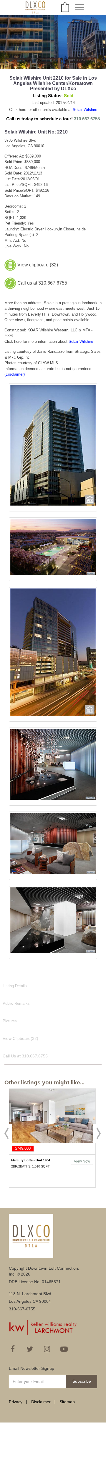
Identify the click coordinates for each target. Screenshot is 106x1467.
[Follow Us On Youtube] (64, 1349)
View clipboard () (37, 264)
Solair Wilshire (85, 109)
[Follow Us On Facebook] (13, 1349)
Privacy (15, 1401)
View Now (22, 1161)
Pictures (10, 1021)
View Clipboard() (20, 1038)
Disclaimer (41, 1401)
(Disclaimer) (14, 374)
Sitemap (67, 1401)
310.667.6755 (87, 118)
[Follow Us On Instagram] (47, 1349)
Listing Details (15, 986)
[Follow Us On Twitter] (30, 1349)
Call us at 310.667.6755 (42, 282)
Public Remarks (16, 1003)
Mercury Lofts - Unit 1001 (58, 1160)
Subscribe (81, 1381)
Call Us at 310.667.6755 (25, 1056)
